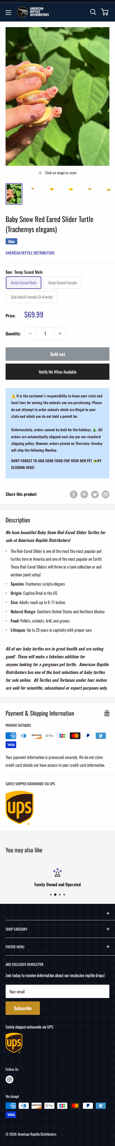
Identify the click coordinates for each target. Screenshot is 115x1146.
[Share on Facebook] (74, 494)
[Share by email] (105, 494)
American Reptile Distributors (30, 253)
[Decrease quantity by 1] (30, 333)
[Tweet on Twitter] (95, 494)
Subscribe (23, 1008)
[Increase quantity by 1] (60, 333)
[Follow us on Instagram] (9, 1079)
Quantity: (13, 333)
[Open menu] (8, 12)
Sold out (57, 354)
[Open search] (93, 12)
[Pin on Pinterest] (84, 494)
